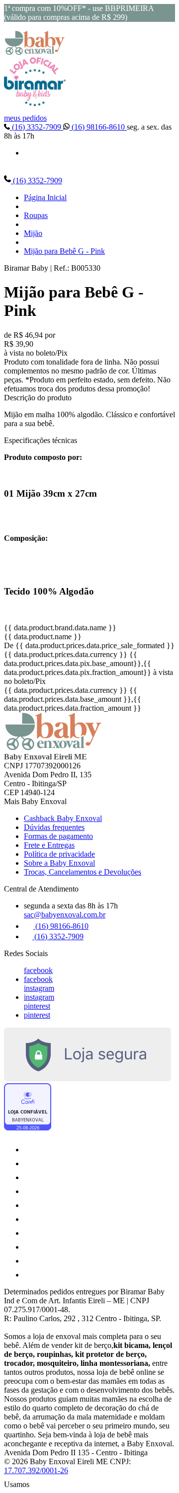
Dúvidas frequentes (54, 827)
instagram (39, 988)
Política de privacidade (59, 854)
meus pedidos (25, 118)
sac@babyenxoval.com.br (64, 914)
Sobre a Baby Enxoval (59, 863)
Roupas (36, 215)
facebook (38, 970)
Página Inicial (45, 197)
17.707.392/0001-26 (36, 1470)
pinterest (37, 1006)
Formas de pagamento (58, 836)
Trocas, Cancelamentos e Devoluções (82, 872)
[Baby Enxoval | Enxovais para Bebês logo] (35, 52)
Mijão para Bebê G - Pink (64, 251)
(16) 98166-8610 (98, 127)
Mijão (33, 233)
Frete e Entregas (49, 845)
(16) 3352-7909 (36, 127)
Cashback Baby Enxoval (63, 818)
